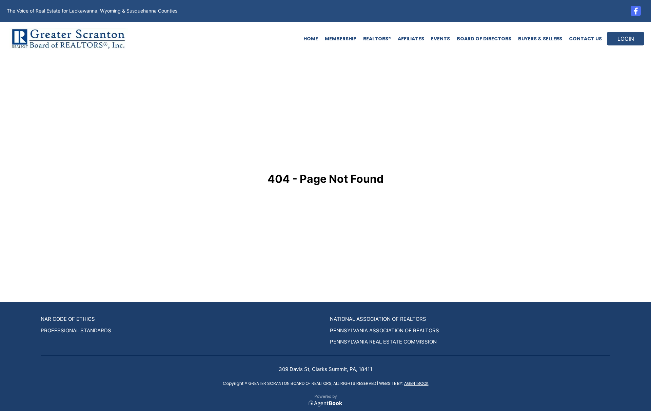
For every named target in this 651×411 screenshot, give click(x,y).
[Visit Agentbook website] (325, 403)
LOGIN (625, 38)
